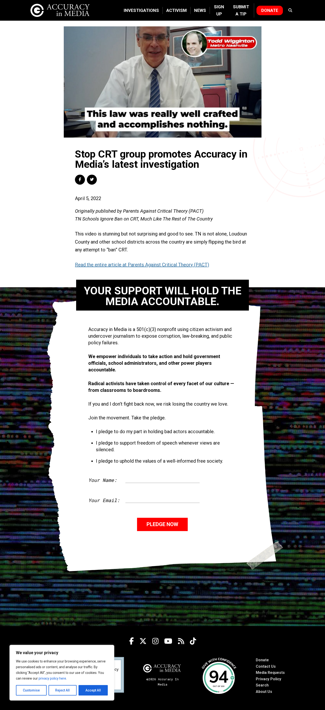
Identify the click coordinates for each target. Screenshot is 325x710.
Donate (269, 10)
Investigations (141, 10)
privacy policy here (52, 678)
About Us (264, 691)
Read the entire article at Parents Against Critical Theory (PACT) (142, 265)
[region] (62, 672)
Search (262, 685)
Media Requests (270, 672)
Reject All (62, 690)
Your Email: (104, 500)
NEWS (200, 10)
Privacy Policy (268, 679)
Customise (31, 690)
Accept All (93, 690)
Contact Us (266, 666)
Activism (176, 10)
